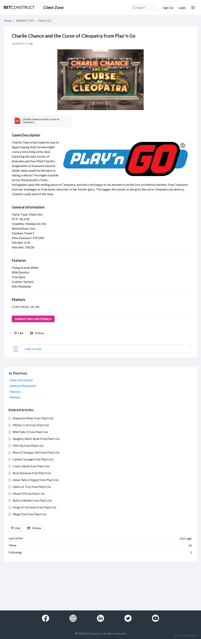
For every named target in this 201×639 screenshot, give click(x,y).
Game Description (26, 135)
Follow (39, 333)
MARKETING (25, 20)
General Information (28, 207)
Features (19, 260)
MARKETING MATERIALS (33, 319)
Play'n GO (44, 20)
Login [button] (182, 7)
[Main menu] (192, 7)
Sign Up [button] (168, 7)
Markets (19, 299)
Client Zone (53, 7)
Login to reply (33, 348)
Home (8, 20)
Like (20, 333)
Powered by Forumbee (186, 635)
